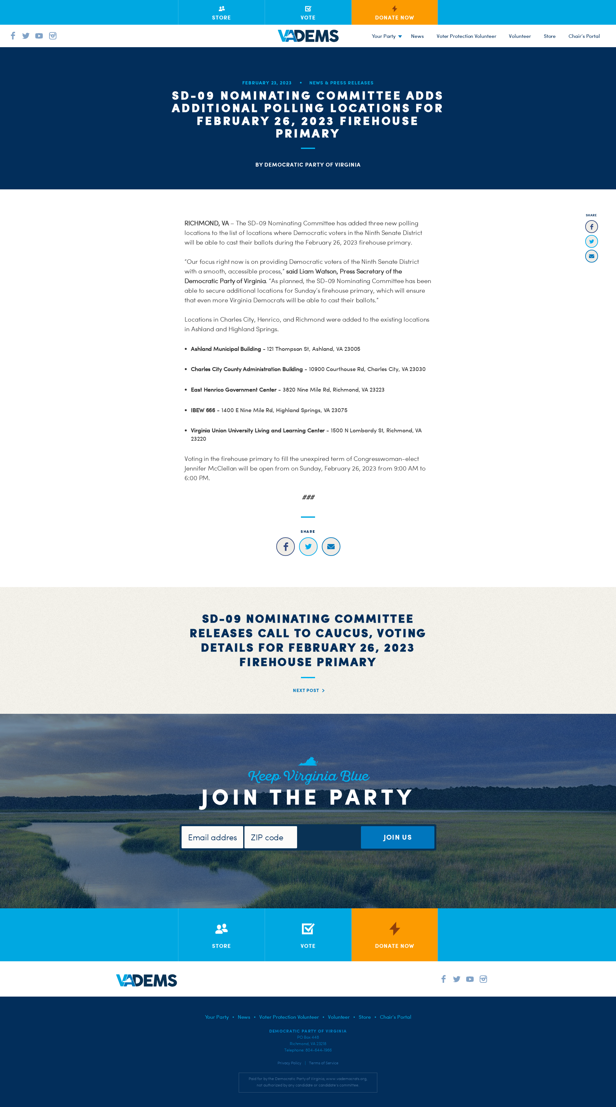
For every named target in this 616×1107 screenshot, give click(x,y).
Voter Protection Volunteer (466, 36)
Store (550, 36)
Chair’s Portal (584, 36)
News (417, 36)
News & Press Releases (341, 83)
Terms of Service (323, 1063)
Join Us (398, 837)
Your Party (384, 36)
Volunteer (520, 36)
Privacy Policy (289, 1063)
